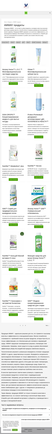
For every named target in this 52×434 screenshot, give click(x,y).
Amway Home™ (5, 42)
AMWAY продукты (28, 429)
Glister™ (28, 42)
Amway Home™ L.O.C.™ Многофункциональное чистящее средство (12, 71)
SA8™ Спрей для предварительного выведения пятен (9, 211)
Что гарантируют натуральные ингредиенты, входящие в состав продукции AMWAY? (24, 409)
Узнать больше (13, 83)
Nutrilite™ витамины (36, 42)
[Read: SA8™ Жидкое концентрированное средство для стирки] (39, 287)
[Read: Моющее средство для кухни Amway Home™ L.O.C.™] (39, 242)
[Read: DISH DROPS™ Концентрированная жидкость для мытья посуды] (13, 101)
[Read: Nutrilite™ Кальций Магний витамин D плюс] (13, 242)
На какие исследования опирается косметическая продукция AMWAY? (22, 415)
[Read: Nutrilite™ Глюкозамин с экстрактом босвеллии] (13, 287)
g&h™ (23, 42)
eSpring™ (18, 42)
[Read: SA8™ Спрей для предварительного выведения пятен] (13, 195)
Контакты (30, 431)
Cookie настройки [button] (7, 429)
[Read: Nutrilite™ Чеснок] (39, 152)
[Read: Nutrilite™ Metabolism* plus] (13, 152)
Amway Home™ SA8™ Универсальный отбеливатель (37, 211)
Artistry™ (13, 42)
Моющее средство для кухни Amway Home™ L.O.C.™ (37, 258)
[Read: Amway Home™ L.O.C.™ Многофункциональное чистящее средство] (13, 55)
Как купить (23, 431)
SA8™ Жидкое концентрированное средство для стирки (36, 303)
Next (47, 325)
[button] (50, 12)
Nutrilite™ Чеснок (34, 166)
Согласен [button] (15, 429)
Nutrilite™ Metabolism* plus (13, 166)
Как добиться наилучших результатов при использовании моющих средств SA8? (25, 419)
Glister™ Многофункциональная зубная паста (37, 71)
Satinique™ (45, 42)
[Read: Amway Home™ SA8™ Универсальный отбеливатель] (39, 195)
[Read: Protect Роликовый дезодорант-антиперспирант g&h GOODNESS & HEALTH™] (39, 101)
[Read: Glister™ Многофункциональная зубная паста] (39, 55)
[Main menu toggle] (26, 13)
